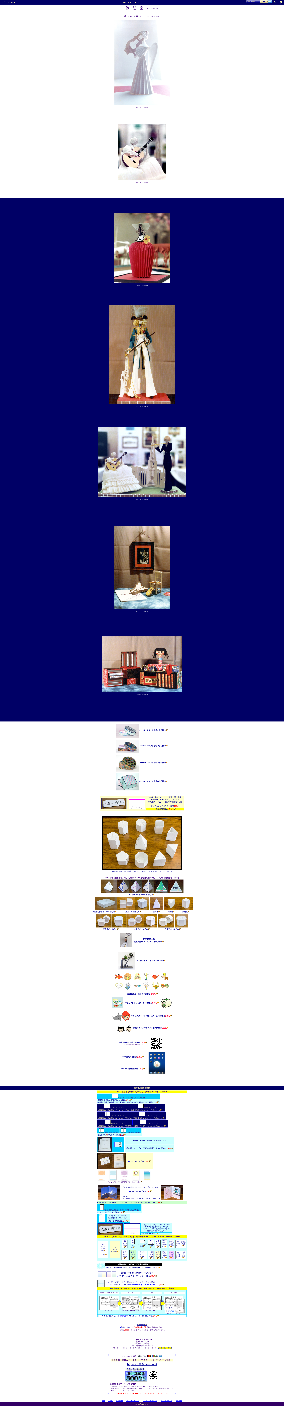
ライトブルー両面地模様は (149, 1148)
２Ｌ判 (142, 1254)
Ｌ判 (151, 1254)
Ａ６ (158, 1243)
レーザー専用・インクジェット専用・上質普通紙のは (129, 1202)
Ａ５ (114, 1250)
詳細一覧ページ (133, 1327)
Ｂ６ (125, 1254)
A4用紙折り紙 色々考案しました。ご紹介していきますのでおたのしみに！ (142, 871)
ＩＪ (102, 1255)
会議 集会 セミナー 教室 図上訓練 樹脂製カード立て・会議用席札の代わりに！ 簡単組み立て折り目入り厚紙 (165, 801)
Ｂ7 (125, 1243)
